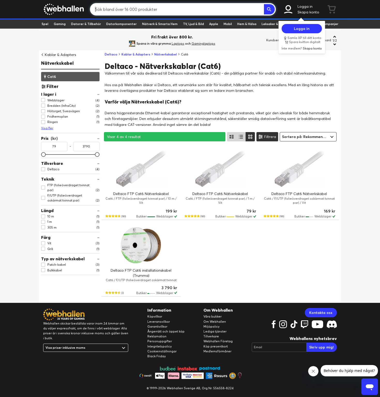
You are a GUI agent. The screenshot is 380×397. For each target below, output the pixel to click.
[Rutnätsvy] (250, 136)
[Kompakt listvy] (241, 136)
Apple (213, 24)
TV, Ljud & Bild (193, 24)
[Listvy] (231, 136)
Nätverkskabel (57, 63)
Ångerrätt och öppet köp (166, 331)
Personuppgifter (159, 341)
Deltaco (111, 54)
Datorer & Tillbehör (86, 24)
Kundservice (275, 40)
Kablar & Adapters (60, 54)
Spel (45, 24)
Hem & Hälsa (246, 24)
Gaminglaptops (203, 43)
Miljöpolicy (211, 326)
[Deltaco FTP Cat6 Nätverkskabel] (141, 169)
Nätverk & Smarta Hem (160, 24)
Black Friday (156, 356)
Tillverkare (211, 336)
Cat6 (51, 76)
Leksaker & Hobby (275, 24)
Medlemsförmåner (217, 351)
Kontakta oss (320, 312)
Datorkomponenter (121, 24)
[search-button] (269, 9)
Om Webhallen (214, 321)
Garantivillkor (157, 326)
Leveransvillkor (158, 321)
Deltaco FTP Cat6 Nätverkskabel (141, 193)
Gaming (60, 24)
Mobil (228, 24)
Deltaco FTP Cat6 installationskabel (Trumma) (141, 273)
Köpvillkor (154, 316)
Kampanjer (329, 24)
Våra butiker (212, 316)
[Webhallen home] (63, 9)
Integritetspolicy (159, 346)
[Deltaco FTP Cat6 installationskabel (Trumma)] (141, 245)
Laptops (178, 43)
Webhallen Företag (218, 341)
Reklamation (156, 336)
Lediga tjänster (214, 331)
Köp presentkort (215, 346)
